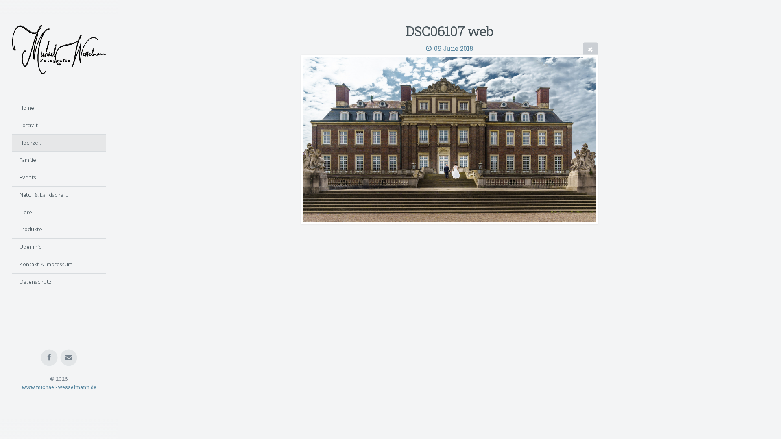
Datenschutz (35, 281)
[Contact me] (69, 358)
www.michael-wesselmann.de (59, 387)
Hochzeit (30, 142)
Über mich (32, 246)
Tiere (26, 212)
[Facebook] (49, 358)
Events (28, 177)
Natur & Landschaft (44, 194)
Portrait (29, 125)
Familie (28, 159)
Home (27, 107)
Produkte (31, 229)
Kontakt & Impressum (46, 264)
